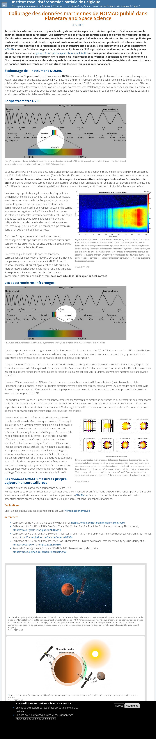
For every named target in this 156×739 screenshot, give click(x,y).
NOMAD (9, 49)
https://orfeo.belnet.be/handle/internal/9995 (98, 522)
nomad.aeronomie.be (77, 510)
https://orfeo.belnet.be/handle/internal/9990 (39, 552)
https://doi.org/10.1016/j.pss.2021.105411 (36, 530)
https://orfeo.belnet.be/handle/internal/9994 (45, 537)
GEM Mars (81, 495)
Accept (119, 705)
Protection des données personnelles (36, 718)
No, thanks (132, 705)
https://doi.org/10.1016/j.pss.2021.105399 (36, 544)
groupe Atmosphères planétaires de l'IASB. (60, 53)
